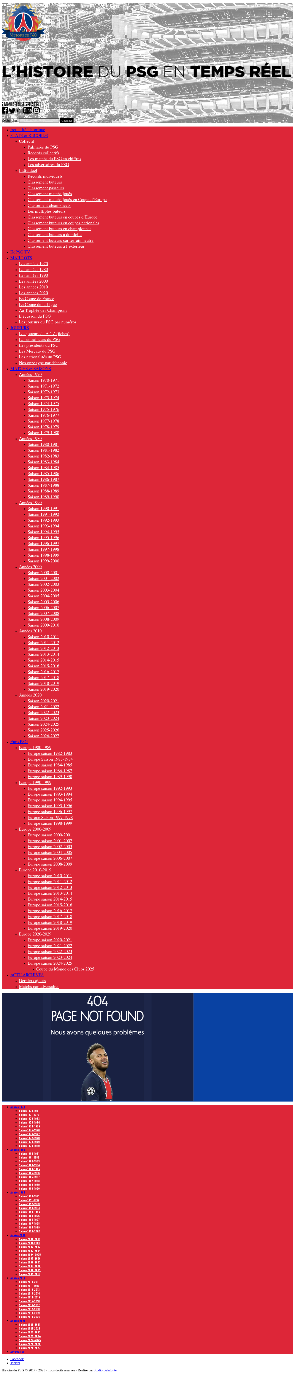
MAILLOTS (21, 258)
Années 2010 (30, 631)
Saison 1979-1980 (43, 432)
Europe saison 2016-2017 (50, 910)
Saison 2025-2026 (43, 730)
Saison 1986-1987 (43, 479)
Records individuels (45, 176)
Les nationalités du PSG (40, 357)
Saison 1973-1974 (43, 397)
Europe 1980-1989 (35, 747)
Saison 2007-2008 (43, 613)
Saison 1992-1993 (43, 520)
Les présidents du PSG (39, 345)
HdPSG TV (20, 252)
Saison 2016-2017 (43, 671)
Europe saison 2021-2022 (50, 945)
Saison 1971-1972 (43, 386)
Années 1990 (30, 502)
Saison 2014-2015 (43, 660)
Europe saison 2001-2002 (50, 841)
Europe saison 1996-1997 (50, 811)
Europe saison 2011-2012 (50, 881)
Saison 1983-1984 (43, 462)
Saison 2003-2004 (43, 590)
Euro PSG (19, 741)
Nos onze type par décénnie (43, 363)
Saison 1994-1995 (43, 532)
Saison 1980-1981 (43, 444)
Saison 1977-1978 (43, 421)
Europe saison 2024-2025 (50, 963)
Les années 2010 (33, 287)
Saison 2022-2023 (43, 712)
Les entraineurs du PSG (39, 339)
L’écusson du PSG (35, 316)
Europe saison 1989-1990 (50, 776)
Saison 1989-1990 (43, 497)
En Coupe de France (36, 298)
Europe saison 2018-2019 (50, 922)
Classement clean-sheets (49, 205)
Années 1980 (30, 438)
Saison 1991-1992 (43, 514)
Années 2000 (30, 567)
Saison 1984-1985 (43, 467)
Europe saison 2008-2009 (50, 864)
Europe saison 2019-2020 (50, 928)
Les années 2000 (33, 281)
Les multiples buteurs (47, 211)
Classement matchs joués (50, 193)
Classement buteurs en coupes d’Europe (63, 217)
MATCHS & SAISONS (30, 368)
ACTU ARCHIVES (27, 975)
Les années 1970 (33, 263)
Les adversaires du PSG (48, 164)
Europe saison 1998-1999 (50, 823)
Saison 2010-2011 (43, 637)
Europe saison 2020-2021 (50, 940)
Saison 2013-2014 (43, 654)
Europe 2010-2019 (35, 870)
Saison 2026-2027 (43, 736)
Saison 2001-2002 (43, 578)
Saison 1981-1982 (43, 450)
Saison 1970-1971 (43, 380)
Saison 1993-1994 (43, 526)
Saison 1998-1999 (43, 555)
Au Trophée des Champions (43, 310)
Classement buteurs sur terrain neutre (61, 240)
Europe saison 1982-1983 (50, 753)
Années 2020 (30, 695)
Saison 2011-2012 (43, 642)
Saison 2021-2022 (43, 706)
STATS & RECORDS (29, 135)
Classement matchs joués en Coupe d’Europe (67, 199)
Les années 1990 (33, 275)
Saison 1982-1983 (43, 456)
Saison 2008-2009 (43, 619)
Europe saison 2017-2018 (50, 916)
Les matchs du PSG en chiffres (54, 158)
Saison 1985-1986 (43, 473)
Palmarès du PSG (43, 147)
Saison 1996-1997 (43, 543)
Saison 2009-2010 (43, 625)
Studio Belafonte (105, 1370)
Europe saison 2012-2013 (50, 887)
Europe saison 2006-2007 (50, 858)
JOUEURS (19, 328)
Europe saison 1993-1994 (50, 794)
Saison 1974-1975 (43, 403)
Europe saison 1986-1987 (50, 771)
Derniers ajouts (32, 980)
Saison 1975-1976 (43, 409)
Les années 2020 (33, 293)
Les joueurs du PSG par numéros (47, 322)
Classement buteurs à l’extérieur (56, 246)
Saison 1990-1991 (43, 508)
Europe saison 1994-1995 (50, 800)
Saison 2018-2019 (43, 683)
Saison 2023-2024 (43, 718)
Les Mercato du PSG (37, 351)
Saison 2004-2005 (43, 596)
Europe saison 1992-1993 (50, 788)
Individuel (28, 170)
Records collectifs (43, 153)
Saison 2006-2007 (43, 607)
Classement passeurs (46, 188)
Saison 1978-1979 (43, 427)
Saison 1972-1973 (43, 392)
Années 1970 (30, 374)
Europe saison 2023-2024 (50, 957)
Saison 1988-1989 (43, 491)
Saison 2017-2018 (43, 677)
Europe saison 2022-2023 (50, 951)
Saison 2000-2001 (43, 572)
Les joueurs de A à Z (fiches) (44, 333)
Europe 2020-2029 (35, 934)
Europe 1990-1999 (35, 782)
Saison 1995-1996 (43, 537)
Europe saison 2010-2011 (50, 876)
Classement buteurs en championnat (59, 228)
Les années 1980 (33, 269)
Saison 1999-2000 (43, 561)
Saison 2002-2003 (43, 584)
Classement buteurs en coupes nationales (63, 223)
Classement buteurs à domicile (55, 234)
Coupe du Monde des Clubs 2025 (65, 969)
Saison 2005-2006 (43, 602)
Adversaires (17, 1351)
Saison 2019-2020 (43, 689)
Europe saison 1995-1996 (50, 806)
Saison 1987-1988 (43, 485)
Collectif (27, 141)
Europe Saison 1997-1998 (50, 817)
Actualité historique (27, 129)
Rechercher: (10, 120)
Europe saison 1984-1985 (50, 765)
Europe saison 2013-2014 (50, 893)
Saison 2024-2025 (43, 724)
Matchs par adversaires (39, 986)
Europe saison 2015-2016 (50, 905)
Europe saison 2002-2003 (50, 846)
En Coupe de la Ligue (38, 304)
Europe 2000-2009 (35, 829)
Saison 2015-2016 (43, 666)
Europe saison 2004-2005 (50, 852)
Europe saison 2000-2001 (50, 835)
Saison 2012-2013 (43, 648)
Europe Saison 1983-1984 (50, 759)
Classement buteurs (45, 182)
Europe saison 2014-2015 (50, 899)
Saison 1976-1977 (43, 415)
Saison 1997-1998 (43, 549)
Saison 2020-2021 (43, 701)
